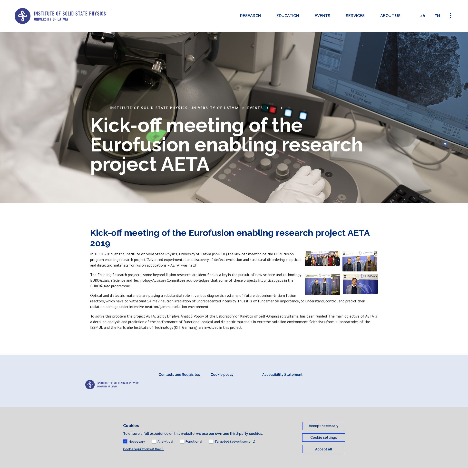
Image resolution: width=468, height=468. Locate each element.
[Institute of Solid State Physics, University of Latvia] (60, 16)
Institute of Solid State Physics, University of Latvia (174, 108)
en (437, 16)
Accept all (323, 449)
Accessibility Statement (282, 375)
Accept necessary (324, 426)
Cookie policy (222, 375)
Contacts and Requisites (179, 375)
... (274, 108)
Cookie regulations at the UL (143, 449)
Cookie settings (323, 437)
